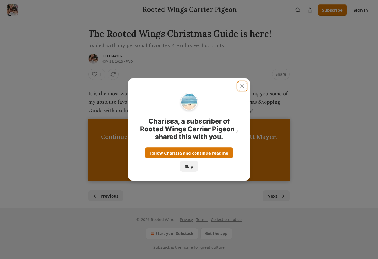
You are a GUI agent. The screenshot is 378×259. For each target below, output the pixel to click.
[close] (242, 86)
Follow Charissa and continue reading (189, 153)
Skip (189, 166)
